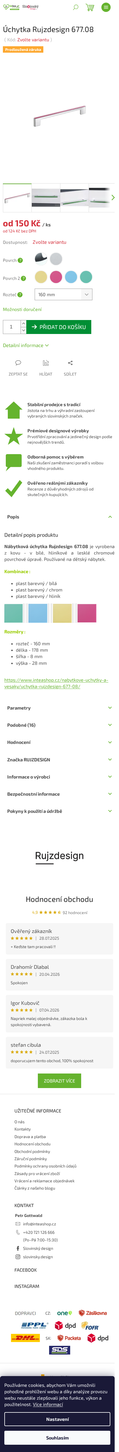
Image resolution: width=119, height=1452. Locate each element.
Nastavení (57, 1419)
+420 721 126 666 (39, 1232)
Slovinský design (38, 1248)
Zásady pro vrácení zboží (37, 1173)
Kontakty (22, 1128)
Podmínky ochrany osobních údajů (45, 1165)
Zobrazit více (59, 1080)
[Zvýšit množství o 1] (23, 323)
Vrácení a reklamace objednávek (44, 1180)
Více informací (48, 1404)
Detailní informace (23, 345)
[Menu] (106, 7)
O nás (19, 1121)
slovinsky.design (38, 1256)
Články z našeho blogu (34, 1188)
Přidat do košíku (63, 327)
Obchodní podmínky (32, 1151)
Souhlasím (57, 1437)
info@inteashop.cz (39, 1223)
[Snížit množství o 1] (23, 330)
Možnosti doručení (22, 309)
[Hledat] (75, 7)
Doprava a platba (30, 1136)
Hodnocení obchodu (59, 898)
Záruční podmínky (30, 1158)
